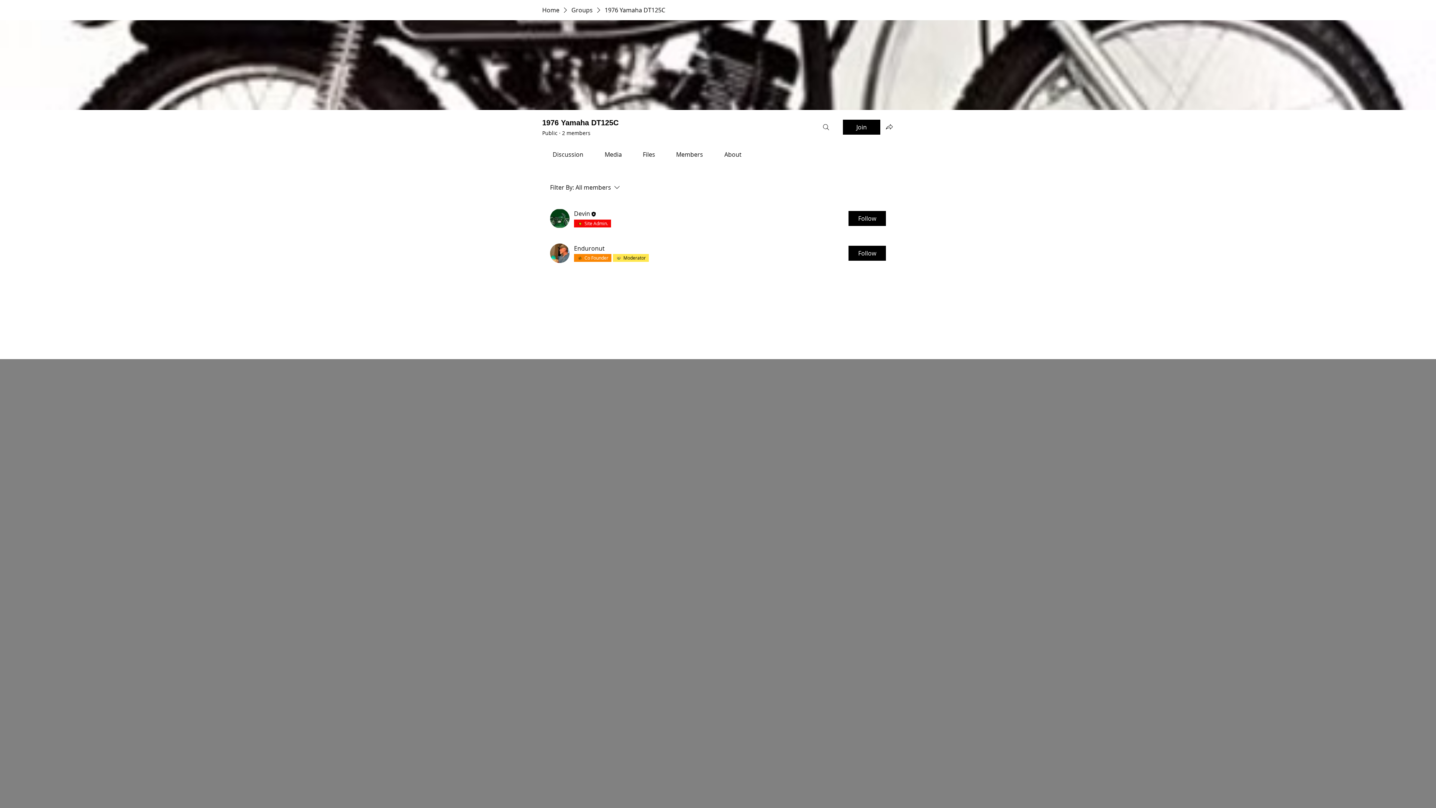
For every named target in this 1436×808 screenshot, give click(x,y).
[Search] (826, 127)
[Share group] (889, 126)
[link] (568, 154)
